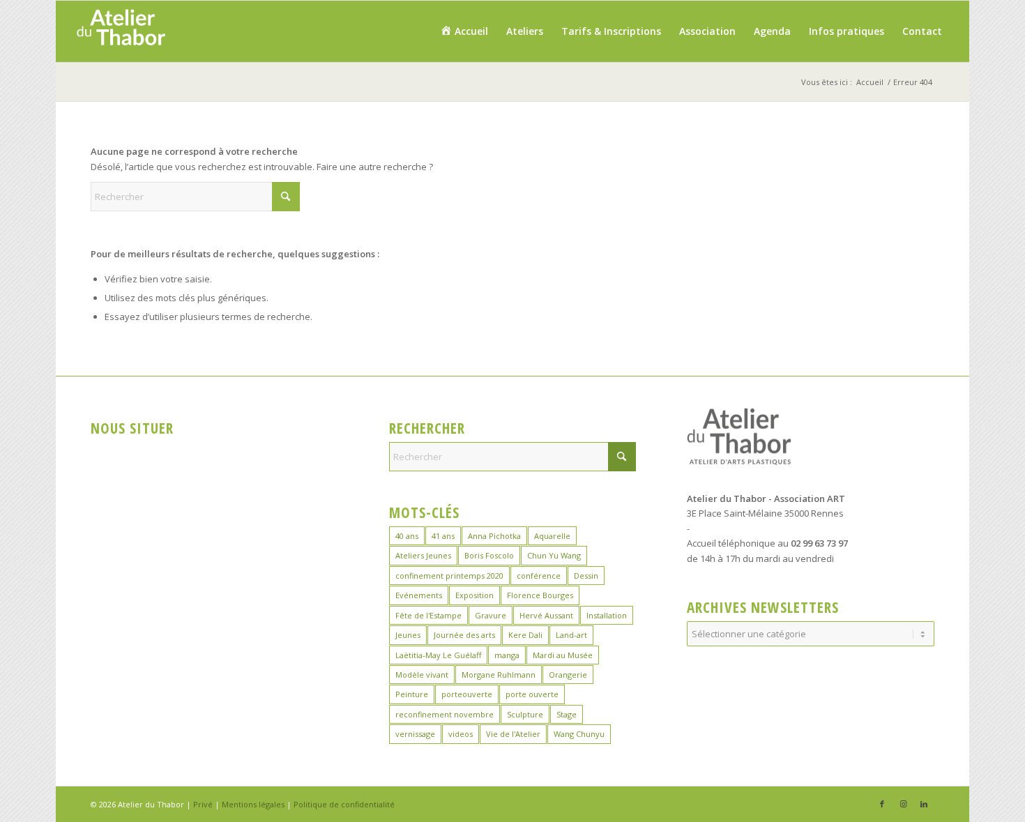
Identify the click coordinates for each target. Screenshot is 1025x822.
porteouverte (466, 694)
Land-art (571, 635)
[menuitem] (464, 31)
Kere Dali (525, 635)
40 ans (406, 536)
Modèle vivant (421, 674)
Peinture (411, 694)
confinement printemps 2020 (449, 575)
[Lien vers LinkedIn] (923, 803)
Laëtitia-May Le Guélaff (438, 655)
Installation (606, 615)
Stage (566, 714)
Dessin (586, 575)
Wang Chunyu (579, 734)
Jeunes (407, 635)
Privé (203, 804)
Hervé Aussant (546, 615)
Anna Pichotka (494, 536)
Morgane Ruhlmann (499, 674)
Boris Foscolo (489, 555)
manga (506, 655)
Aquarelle (552, 536)
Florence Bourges (540, 595)
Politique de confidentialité (344, 804)
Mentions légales (253, 804)
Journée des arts (464, 635)
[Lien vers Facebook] (882, 803)
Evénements (418, 595)
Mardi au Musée (563, 655)
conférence (539, 575)
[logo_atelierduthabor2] (120, 31)
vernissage (415, 734)
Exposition (474, 595)
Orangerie (568, 674)
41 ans (443, 536)
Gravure (490, 615)
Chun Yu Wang (554, 555)
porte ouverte (532, 694)
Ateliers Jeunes (423, 555)
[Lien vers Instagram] (903, 803)
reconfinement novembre (444, 714)
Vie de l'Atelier (513, 734)
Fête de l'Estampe (428, 615)
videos (460, 734)
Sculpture (525, 714)
